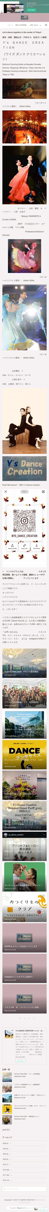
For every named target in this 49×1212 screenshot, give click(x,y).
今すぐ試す (31, 10)
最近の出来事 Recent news (22, 25)
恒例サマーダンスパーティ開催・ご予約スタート (30, 1095)
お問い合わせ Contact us (36, 25)
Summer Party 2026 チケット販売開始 (27, 1074)
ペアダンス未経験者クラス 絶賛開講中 (27, 1084)
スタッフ (10, 25)
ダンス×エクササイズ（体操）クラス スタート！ (30, 1106)
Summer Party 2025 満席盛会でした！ (27, 1116)
